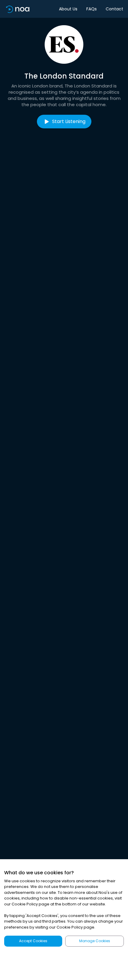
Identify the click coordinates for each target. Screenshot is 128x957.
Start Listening (68, 121)
